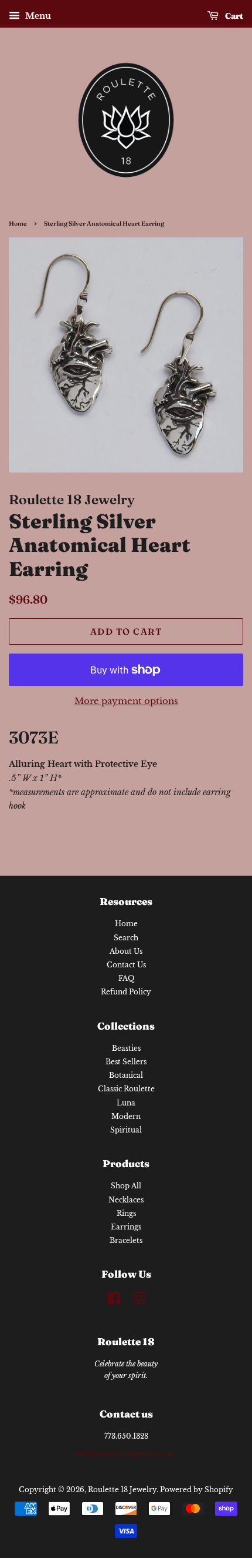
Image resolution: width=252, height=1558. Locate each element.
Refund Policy (126, 991)
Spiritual (126, 1129)
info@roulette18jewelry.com (126, 1453)
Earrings (126, 1226)
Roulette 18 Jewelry (122, 1489)
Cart (233, 16)
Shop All (126, 1185)
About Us (126, 951)
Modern (126, 1116)
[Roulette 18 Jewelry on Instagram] (138, 1300)
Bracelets (126, 1240)
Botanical (126, 1075)
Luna (126, 1102)
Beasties (126, 1048)
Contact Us (126, 964)
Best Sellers (126, 1061)
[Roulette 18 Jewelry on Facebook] (114, 1300)
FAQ (126, 978)
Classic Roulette (126, 1088)
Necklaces (126, 1199)
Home (18, 223)
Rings (126, 1213)
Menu (37, 16)
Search (126, 937)
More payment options (126, 700)
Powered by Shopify (196, 1489)
